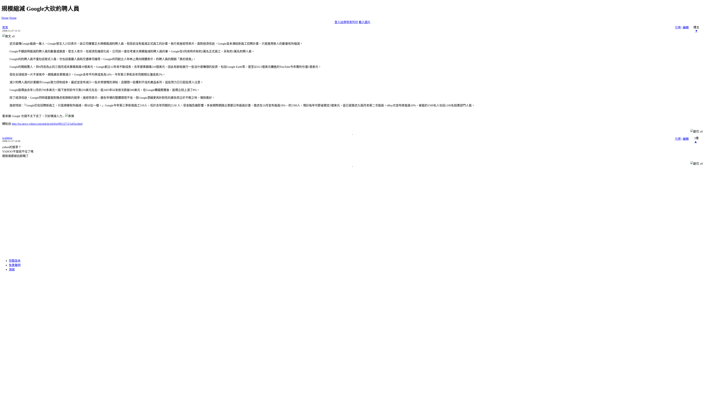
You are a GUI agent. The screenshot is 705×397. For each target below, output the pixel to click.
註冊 (343, 22)
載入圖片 (364, 22)
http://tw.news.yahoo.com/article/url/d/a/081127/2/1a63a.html (47, 123)
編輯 (686, 27)
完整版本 (15, 260)
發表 (349, 22)
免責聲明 (15, 265)
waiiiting (7, 138)
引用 (678, 27)
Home (5, 17)
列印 (355, 22)
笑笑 (5, 27)
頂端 (12, 269)
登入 (337, 22)
